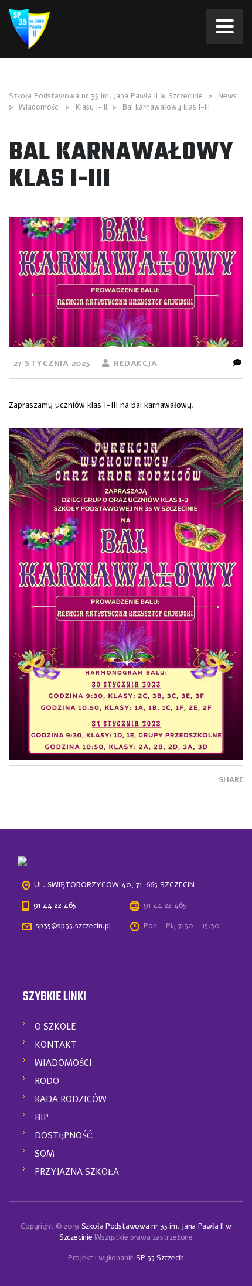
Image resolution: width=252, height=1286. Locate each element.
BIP (42, 1117)
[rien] (29, 28)
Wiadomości (63, 1063)
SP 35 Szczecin (160, 1258)
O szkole (55, 1026)
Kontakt (56, 1045)
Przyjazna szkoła (77, 1172)
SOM (45, 1154)
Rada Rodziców (71, 1099)
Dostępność (64, 1135)
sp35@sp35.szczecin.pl (73, 926)
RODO (47, 1081)
